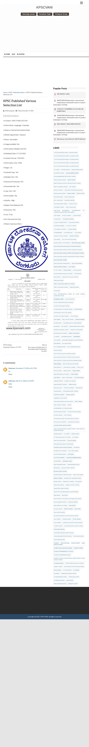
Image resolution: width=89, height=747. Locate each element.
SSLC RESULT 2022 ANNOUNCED (69, 124)
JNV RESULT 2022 (63, 94)
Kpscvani (44, 7)
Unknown (11, 368)
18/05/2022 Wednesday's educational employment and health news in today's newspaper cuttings (69, 132)
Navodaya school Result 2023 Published (71, 139)
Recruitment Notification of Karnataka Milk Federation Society (37, 349)
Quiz (13, 54)
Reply (10, 374)
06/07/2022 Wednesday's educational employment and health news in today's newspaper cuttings (69, 102)
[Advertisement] (45, 35)
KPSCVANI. (44, 617)
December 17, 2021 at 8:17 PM (26, 368)
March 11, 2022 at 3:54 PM (25, 381)
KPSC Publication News (17, 92)
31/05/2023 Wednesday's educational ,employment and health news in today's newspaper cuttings (69, 117)
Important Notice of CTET (12, 347)
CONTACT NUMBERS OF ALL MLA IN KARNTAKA (70, 110)
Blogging (21, 54)
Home (7, 54)
